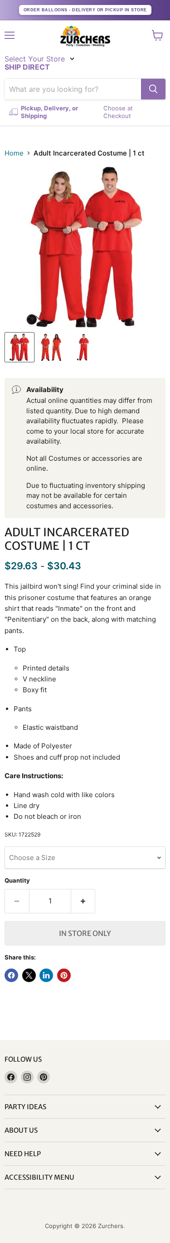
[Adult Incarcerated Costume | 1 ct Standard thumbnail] (51, 347)
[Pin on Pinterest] (64, 975)
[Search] (153, 89)
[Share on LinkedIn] (46, 975)
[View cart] (157, 35)
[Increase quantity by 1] (83, 901)
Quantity (17, 880)
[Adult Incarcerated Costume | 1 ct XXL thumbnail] (19, 347)
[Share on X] (29, 975)
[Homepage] (85, 36)
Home (14, 153)
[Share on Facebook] (11, 975)
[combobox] (73, 89)
